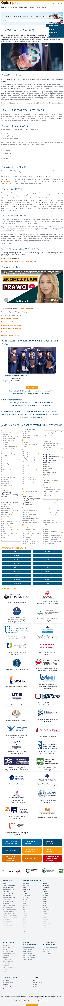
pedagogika (46, 455)
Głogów (25, 893)
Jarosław (45, 895)
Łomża (45, 907)
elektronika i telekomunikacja (9, 510)
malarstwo (25, 527)
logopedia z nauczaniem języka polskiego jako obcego (31, 519)
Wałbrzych (46, 931)
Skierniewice (46, 923)
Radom (47, 571)
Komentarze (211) (48, 391)
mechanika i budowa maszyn (30, 533)
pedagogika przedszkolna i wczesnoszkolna (51, 458)
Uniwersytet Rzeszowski (11, 400)
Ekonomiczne (6, 947)
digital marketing (6, 493)
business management (8, 472)
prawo (45, 471)
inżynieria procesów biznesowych (28, 475)
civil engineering (5, 481)
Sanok (24, 923)
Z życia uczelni (6, 899)
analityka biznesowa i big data (10, 436)
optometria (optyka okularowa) (48, 448)
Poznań (16, 571)
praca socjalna (47, 469)
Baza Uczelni (6, 891)
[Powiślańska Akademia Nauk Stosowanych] (40, 870)
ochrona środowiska (49, 441)
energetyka (4, 516)
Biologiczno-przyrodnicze (9, 953)
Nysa (44, 911)
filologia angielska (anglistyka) (9, 521)
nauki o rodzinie (47, 436)
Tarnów (25, 929)
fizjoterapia (4, 535)
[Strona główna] (12, 3)
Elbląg (44, 889)
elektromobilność (6, 508)
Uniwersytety (6, 969)
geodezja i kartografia (7, 543)
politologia (46, 465)
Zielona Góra (17, 583)
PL (54, 3)
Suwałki (25, 925)
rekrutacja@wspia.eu (9, 383)
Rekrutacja (36, 391)
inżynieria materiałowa (28, 470)
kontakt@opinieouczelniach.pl (33, 998)
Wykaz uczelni (53, 32)
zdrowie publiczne (48, 544)
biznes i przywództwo (7, 468)
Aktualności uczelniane (9, 897)
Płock (24, 917)
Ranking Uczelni (7, 895)
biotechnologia (5, 464)
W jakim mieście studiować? (10, 905)
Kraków (16, 563)
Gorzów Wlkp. (26, 895)
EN (57, 3)
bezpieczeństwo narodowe (9, 458)
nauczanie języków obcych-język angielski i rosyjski (52, 433)
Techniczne (6, 945)
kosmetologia (26, 501)
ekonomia (4, 506)
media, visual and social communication (29, 538)
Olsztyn (16, 567)
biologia (3, 462)
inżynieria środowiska (28, 480)
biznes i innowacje (6, 466)
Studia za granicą (30, 858)
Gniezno (45, 893)
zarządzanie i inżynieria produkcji (50, 533)
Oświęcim (25, 915)
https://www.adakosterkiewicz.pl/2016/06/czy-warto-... (19, 261)
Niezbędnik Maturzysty (49, 842)
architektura (4, 444)
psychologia (46, 475)
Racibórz (45, 919)
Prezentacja (31, 387)
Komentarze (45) (40, 414)
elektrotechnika (5, 514)
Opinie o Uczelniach (8, 893)
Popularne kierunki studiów (10, 917)
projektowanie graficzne (50, 473)
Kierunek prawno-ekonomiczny (11, 329)
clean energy (5, 483)
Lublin (47, 563)
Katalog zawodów (7, 921)
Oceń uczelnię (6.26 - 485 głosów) (19, 403)
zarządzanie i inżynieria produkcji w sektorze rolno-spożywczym (52, 537)
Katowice (17, 559)
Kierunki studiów (23, 7)
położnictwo (46, 467)
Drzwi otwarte (45, 394)
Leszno (45, 905)
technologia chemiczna (50, 501)
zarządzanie (46, 530)
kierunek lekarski (27, 497)
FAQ (4, 988)
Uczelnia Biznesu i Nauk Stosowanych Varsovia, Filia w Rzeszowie (28, 412)
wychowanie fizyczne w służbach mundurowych (52, 523)
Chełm (24, 887)
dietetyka (4, 491)
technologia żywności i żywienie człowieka (49, 504)
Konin (24, 901)
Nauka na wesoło (7, 925)
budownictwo (5, 470)
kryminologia (26, 503)
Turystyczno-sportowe (8, 961)
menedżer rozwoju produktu (30, 541)
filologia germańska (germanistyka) (7, 524)
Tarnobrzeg (46, 927)
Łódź (47, 583)
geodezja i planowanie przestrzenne (28, 430)
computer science (6, 485)
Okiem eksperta (47, 953)
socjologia (46, 487)
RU (59, 3)
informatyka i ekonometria (30, 454)
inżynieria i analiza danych (29, 468)
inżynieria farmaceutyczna (30, 466)
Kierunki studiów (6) (18, 394)
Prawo (32, 7)
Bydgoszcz (47, 551)
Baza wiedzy (46, 951)
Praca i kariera (6, 923)
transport (46, 509)
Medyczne (5, 949)
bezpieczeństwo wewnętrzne (10, 460)
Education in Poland (8, 982)
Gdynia (47, 555)
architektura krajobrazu (8, 446)
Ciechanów (46, 887)
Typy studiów (6, 903)
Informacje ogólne (55, 29)
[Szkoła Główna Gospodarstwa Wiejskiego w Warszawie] (24, 870)
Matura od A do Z (10, 850)
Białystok (17, 551)
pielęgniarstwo (47, 463)
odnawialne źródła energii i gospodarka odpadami (51, 444)
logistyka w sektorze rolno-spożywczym (30, 515)
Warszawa (17, 579)
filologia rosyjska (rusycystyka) (10, 529)
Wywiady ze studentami (9, 913)
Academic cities (7, 984)
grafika (24, 433)
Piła (44, 915)
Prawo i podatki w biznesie (9, 319)
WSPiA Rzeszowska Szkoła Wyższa (17, 375)
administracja (5, 432)
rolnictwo (46, 482)
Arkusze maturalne (8, 887)
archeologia (4, 442)
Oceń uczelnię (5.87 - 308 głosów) (19, 391)
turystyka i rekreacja (49, 515)
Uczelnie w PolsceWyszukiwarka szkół (31, 842)
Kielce (47, 559)
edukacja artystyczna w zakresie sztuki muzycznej (10, 503)
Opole (47, 567)
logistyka (24, 512)
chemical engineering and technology (8, 478)
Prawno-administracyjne (9, 951)
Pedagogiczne (6, 955)
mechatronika (26, 535)
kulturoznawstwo (27, 505)
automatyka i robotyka (7, 448)
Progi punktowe (33, 394)
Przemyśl (25, 919)
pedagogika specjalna (49, 461)
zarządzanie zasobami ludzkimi (52, 542)
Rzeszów (45, 921)
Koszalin (45, 901)
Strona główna (12, 7)
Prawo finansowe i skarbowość (11, 332)
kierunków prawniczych (18, 312)
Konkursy (35, 986)
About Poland (6, 980)
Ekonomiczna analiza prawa (10, 335)
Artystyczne (6, 965)
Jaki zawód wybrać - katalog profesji (31, 850)
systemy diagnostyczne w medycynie (50, 492)
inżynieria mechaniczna (29, 472)
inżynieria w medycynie (29, 482)
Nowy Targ (25, 911)
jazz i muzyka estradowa (29, 491)
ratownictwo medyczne (50, 480)
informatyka (25, 452)
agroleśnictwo (5, 434)
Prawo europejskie (7, 322)
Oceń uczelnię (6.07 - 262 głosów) (12, 414)
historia (24, 442)
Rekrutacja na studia (8, 911)
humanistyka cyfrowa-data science (30, 445)
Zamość (25, 937)
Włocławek (25, 935)
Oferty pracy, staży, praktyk (50, 947)
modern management (28, 543)
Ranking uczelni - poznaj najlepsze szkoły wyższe (10, 858)
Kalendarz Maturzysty (8, 889)
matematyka (25, 531)
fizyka (3, 537)
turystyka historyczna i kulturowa (52, 513)
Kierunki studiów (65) (19, 405)
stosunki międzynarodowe (51, 489)
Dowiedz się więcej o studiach (11, 915)
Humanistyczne (7, 959)
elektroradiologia (6, 512)
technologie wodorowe (50, 507)
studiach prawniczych (26, 309)
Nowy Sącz (46, 909)
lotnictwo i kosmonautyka (29, 522)
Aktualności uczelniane (49, 850)
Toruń (47, 575)
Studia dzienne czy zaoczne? (10, 909)
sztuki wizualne (47, 495)
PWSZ (4, 971)
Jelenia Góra (26, 897)
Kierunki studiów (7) (54, 414)
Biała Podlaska (26, 883)
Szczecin (16, 575)
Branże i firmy (46, 949)
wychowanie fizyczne (49, 520)
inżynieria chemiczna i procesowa (28, 463)
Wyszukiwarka (53, 26)
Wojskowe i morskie (8, 967)
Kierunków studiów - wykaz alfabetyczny (11, 842)
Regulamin (35, 980)
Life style (5, 927)
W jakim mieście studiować (30, 955)
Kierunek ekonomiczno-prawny (11, 325)
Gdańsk (16, 555)
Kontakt (35, 984)
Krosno (45, 903)
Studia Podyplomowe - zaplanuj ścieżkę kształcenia (52, 858)
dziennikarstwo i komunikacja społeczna (9, 496)
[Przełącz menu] (47, 25)
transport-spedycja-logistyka (51, 511)
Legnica (25, 905)
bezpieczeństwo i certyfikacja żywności (9, 455)
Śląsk (24, 927)
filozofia (3, 531)
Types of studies (7, 986)
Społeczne (5, 957)
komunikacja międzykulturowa (31, 499)
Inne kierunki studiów (56, 36)
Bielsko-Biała (26, 885)
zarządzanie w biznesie (50, 540)
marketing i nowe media (29, 529)
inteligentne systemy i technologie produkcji (28, 459)
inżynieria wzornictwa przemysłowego (28, 485)
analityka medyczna (7, 440)
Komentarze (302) (48, 403)
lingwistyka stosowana (28, 510)
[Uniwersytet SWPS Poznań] (7, 870)
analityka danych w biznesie (9, 438)
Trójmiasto (25, 931)
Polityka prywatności (38, 982)
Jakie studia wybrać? (8, 901)
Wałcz (24, 933)
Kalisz (44, 897)
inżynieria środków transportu (31, 478)
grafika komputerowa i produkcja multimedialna (32, 436)
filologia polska (5, 527)
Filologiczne (6, 963)
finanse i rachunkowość (8, 533)
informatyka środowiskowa (30, 456)
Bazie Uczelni (5, 181)
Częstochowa (26, 889)
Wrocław (47, 579)
